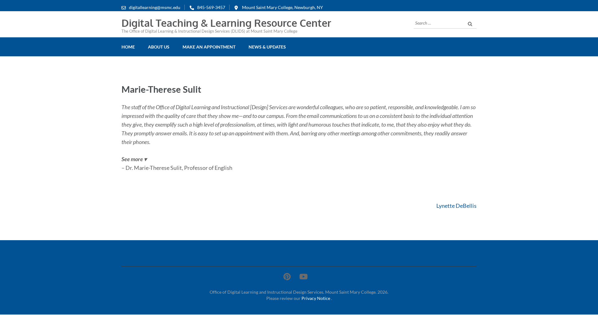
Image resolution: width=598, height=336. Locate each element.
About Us (158, 46)
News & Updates (267, 46)
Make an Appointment (209, 46)
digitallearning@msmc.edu (154, 7)
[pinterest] (287, 276)
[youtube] (303, 276)
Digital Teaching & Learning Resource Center (226, 22)
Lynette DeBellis (456, 205)
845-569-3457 (211, 7)
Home (128, 46)
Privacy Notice (316, 298)
